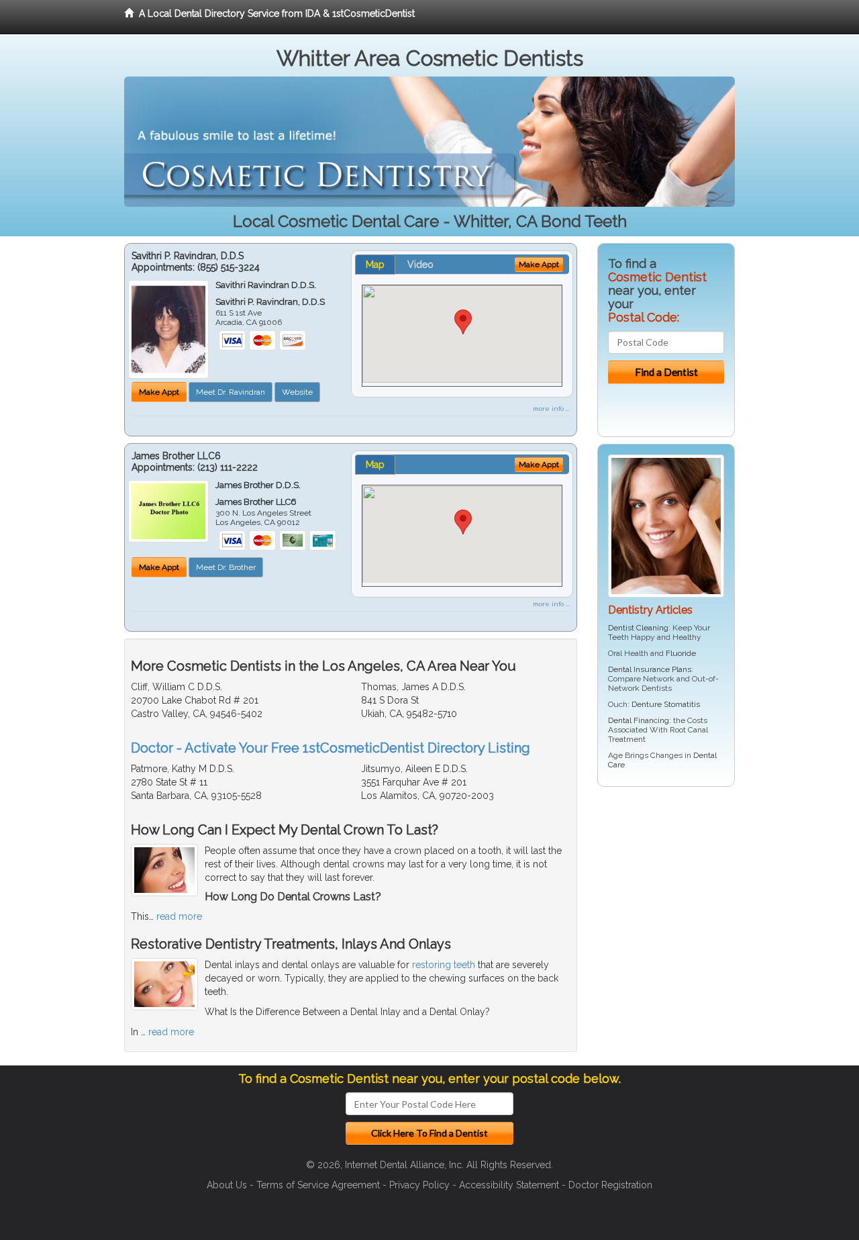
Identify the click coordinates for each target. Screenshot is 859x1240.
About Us (227, 1185)
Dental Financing (638, 720)
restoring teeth (443, 964)
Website (297, 392)
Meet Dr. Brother (226, 567)
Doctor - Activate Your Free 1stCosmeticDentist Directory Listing (330, 748)
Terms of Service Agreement (318, 1185)
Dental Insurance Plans (649, 669)
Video (420, 264)
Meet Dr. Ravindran (230, 392)
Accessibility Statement (509, 1185)
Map (375, 264)
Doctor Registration (610, 1185)
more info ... (551, 408)
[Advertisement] (666, 901)
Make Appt (159, 392)
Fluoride (681, 653)
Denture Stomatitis (665, 704)
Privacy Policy (419, 1185)
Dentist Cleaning (638, 627)
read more (179, 916)
